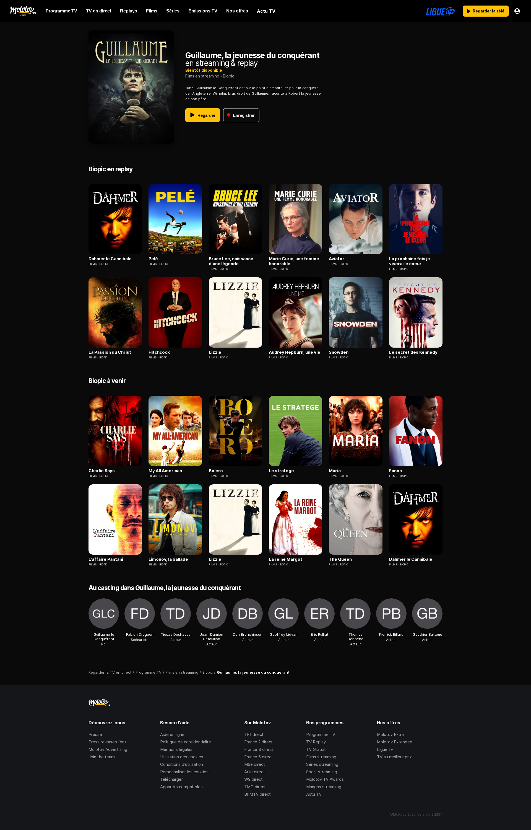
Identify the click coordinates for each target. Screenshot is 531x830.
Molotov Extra (390, 734)
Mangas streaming (323, 786)
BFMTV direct (257, 794)
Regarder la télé (488, 11)
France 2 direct (258, 741)
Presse (95, 734)
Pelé (153, 258)
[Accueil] (23, 11)
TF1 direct (254, 734)
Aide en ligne (172, 734)
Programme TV (320, 734)
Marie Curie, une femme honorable (294, 261)
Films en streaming (202, 76)
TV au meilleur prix (394, 756)
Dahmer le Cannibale (110, 258)
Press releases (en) (107, 741)
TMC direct (255, 786)
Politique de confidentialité (185, 741)
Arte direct (254, 771)
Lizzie (215, 352)
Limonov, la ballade (168, 559)
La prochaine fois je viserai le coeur (409, 261)
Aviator (336, 258)
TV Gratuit (316, 749)
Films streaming (321, 756)
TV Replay (316, 741)
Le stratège (281, 470)
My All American (165, 470)
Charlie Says (101, 470)
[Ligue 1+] (440, 11)
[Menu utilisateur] (517, 11)
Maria (335, 470)
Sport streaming (321, 771)
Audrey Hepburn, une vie (294, 352)
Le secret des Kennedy (413, 352)
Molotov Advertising (107, 749)
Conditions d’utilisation (181, 764)
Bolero (216, 470)
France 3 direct (258, 749)
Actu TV (314, 794)
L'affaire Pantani (105, 559)
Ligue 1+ (385, 749)
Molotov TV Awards (325, 779)
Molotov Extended (394, 741)
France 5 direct (258, 756)
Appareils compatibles (181, 786)
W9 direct (253, 779)
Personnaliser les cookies (184, 771)
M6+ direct (254, 764)
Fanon (395, 470)
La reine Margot (285, 559)
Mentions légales (176, 749)
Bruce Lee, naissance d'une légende (231, 261)
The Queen (340, 559)
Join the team (101, 756)
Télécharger (171, 779)
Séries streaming (322, 764)
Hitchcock (159, 352)
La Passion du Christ (109, 352)
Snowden (338, 352)
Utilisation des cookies (181, 756)
